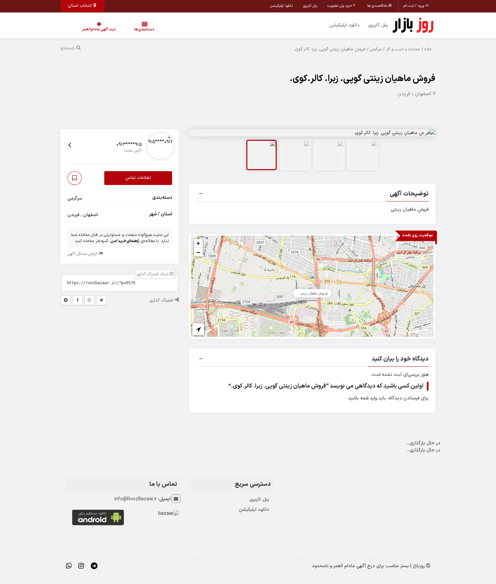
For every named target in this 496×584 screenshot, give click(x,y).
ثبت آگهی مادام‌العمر (92, 29)
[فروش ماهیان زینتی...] (312, 279)
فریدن (403, 94)
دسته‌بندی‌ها (124, 29)
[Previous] (201, 133)
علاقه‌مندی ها (378, 6)
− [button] (198, 252)
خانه (428, 49)
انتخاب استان (80, 5)
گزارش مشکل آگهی (83, 254)
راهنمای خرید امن (125, 241)
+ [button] (198, 243)
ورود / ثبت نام (414, 6)
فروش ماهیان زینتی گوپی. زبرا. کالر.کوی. (362, 78)
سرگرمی (376, 49)
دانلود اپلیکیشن (281, 6)
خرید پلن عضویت (340, 6)
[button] (312, 194)
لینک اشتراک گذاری (153, 274)
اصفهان (423, 94)
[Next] (422, 133)
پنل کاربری (310, 6)
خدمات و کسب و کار (403, 49)
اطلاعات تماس (138, 178)
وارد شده (368, 398)
